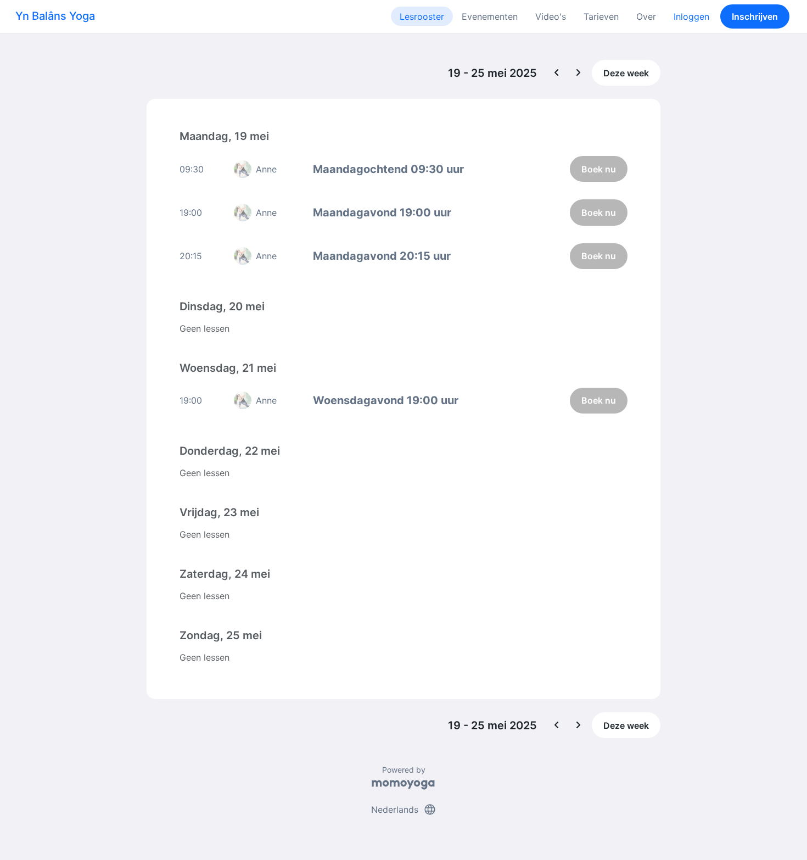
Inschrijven (755, 16)
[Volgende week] (579, 73)
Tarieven (601, 16)
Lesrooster (422, 16)
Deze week (626, 73)
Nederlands (403, 809)
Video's (550, 16)
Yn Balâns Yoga (55, 16)
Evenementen (490, 16)
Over (646, 16)
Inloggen (691, 16)
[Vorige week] (557, 73)
